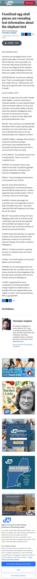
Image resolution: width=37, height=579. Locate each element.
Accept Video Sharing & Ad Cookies (18, 564)
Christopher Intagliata (9, 33)
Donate (30, 3)
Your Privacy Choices (18, 575)
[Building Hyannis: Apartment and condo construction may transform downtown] (18, 504)
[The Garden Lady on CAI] (18, 397)
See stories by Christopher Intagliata (23, 345)
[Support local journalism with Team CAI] (18, 367)
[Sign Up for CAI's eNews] (18, 435)
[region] (18, 547)
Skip (18, 570)
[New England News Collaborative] (18, 472)
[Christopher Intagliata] (6, 324)
